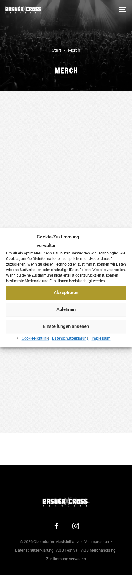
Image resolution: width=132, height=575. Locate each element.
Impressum (101, 338)
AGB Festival (67, 550)
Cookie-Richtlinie (35, 338)
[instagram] (75, 527)
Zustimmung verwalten (66, 559)
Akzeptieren (66, 293)
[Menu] (123, 9)
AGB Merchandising (98, 550)
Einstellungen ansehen (66, 326)
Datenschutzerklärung (70, 338)
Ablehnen (66, 310)
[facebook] (56, 527)
